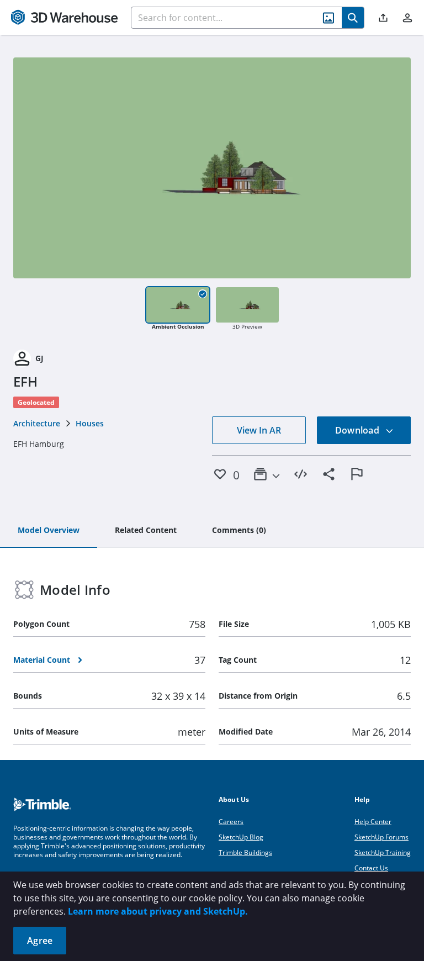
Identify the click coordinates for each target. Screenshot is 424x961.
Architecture (36, 423)
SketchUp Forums (381, 837)
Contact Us (371, 868)
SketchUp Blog (241, 837)
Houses (90, 423)
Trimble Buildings (245, 852)
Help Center (372, 821)
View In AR (259, 430)
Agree (39, 940)
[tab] (48, 531)
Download (358, 430)
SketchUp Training (382, 852)
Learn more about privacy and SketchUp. (158, 911)
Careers (231, 821)
